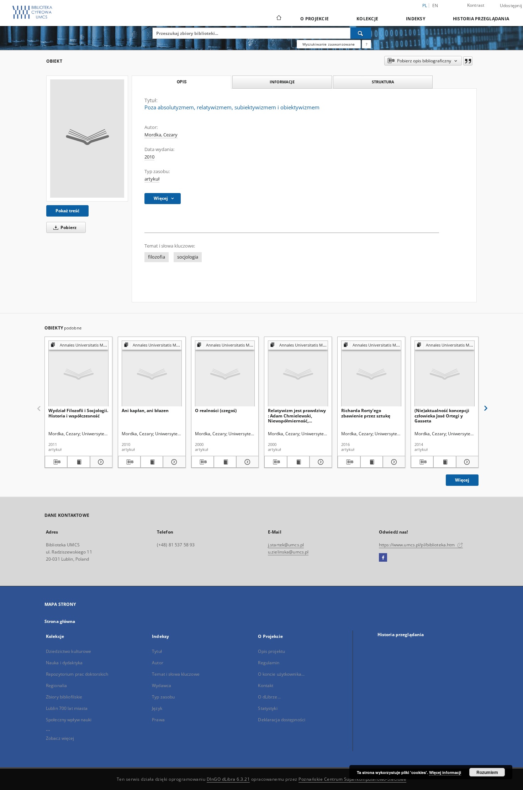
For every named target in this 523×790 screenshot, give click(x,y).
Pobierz (67, 227)
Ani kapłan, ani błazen (145, 410)
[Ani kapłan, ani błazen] (151, 374)
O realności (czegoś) (216, 410)
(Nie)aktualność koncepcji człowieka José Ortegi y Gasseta (441, 415)
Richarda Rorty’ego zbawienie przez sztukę (365, 413)
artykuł (151, 179)
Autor (157, 663)
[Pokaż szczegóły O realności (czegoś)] (246, 462)
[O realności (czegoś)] (225, 374)
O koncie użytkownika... (281, 674)
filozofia (156, 257)
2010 (149, 157)
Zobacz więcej (60, 738)
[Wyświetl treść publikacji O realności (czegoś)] (225, 462)
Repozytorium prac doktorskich (77, 674)
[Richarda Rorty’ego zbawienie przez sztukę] (371, 374)
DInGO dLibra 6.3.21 (228, 779)
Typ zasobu (163, 697)
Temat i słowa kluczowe (176, 674)
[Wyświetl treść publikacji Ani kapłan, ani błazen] (152, 462)
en (435, 5)
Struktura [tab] (383, 81)
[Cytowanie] (467, 61)
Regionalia (56, 685)
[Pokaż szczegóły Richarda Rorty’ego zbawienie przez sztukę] (393, 462)
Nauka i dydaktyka (64, 663)
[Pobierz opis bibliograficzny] (56, 462)
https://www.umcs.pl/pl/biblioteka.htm (417, 545)
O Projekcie (314, 19)
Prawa (158, 720)
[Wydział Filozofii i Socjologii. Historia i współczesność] (78, 374)
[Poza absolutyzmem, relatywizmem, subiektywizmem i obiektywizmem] (87, 138)
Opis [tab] (181, 81)
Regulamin (268, 663)
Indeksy (415, 19)
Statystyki (267, 708)
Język (157, 708)
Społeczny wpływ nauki (69, 720)
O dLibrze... (269, 697)
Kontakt (265, 685)
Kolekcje (367, 19)
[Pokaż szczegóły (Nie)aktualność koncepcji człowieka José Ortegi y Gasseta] (466, 462)
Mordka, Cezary (161, 135)
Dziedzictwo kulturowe (68, 651)
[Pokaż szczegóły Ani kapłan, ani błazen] (173, 462)
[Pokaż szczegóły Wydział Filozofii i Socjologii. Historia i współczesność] (100, 462)
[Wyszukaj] (360, 33)
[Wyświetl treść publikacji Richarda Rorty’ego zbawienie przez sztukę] (371, 462)
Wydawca (161, 685)
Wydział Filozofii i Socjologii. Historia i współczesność (78, 413)
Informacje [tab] (282, 81)
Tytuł (157, 651)
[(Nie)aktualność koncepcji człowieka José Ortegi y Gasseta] (444, 374)
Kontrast (476, 5)
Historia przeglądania (481, 19)
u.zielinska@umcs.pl (288, 552)
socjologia (187, 257)
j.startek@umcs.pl (286, 545)
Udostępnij (511, 6)
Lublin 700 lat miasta (67, 708)
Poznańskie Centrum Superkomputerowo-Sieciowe (352, 779)
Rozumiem (487, 772)
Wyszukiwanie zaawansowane (328, 44)
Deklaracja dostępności (281, 720)
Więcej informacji (445, 772)
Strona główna (59, 621)
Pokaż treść (67, 211)
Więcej (462, 480)
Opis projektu (271, 651)
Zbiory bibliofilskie (64, 697)
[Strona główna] (278, 18)
